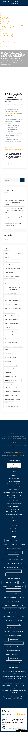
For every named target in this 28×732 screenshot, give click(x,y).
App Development (5, 16)
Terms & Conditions (14, 526)
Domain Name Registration (7, 22)
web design (8, 372)
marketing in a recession (11, 315)
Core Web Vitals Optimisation (12, 268)
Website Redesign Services (11, 395)
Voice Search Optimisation (11, 368)
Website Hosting (4, 38)
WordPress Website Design (7, 42)
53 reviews (10, 712)
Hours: (14, 442)
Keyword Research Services (12, 297)
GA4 (6, 280)
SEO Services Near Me (10, 357)
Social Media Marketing (6, 36)
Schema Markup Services (11, 331)
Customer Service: (8, 452)
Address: (14, 434)
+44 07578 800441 (20, 455)
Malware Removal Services (7, 28)
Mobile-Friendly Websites (11, 319)
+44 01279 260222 (20, 452)
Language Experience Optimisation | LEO (11, 26)
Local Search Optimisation (11, 300)
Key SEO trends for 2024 (11, 293)
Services (2, 14)
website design (9, 384)
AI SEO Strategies (16, 253)
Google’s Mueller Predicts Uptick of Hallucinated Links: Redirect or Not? (14, 210)
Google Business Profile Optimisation (14, 288)
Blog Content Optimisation (12, 261)
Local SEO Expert (17, 308)
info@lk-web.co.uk (16, 430)
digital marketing (9, 272)
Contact (2, 44)
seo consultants (17, 346)
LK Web (15, 104)
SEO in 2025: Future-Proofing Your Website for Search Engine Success (14, 218)
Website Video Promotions (7, 40)
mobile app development (11, 323)
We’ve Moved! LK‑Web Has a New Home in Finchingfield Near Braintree (14, 202)
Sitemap (14, 531)
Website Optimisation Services (13, 391)
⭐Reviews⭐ (4, 46)
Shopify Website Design (6, 34)
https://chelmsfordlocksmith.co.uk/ (15, 150)
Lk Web (14, 427)
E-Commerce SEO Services (12, 276)
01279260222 (14, 4)
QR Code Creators (5, 30)
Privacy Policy (14, 528)
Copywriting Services (6, 18)
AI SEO (6, 253)
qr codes (7, 327)
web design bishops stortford (12, 380)
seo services (8, 353)
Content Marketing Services (12, 264)
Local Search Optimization (11, 304)
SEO (6, 338)
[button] (25, 710)
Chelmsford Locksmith (11, 113)
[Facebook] (6, 163)
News (1, 48)
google (12, 280)
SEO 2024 (7, 346)
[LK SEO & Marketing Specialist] (14, 8)
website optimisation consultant (13, 387)
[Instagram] (10, 163)
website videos (9, 403)
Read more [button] (4, 724)
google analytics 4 (10, 283)
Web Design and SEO (10, 376)
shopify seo (8, 361)
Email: (8, 430)
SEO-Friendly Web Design (11, 342)
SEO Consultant (4, 32)
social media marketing (11, 365)
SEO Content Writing (10, 350)
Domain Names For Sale (6, 20)
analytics (7, 257)
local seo (7, 308)
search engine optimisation (12, 334)
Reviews (14, 523)
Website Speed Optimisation (12, 399)
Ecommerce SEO (4, 24)
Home (1, 12)
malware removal (9, 312)
